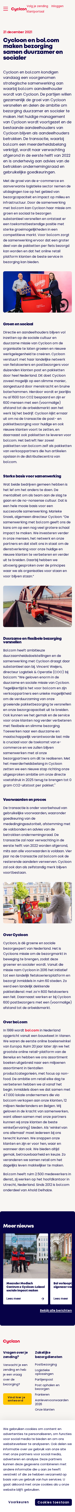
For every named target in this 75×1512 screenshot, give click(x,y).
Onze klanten (45, 1409)
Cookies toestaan (53, 1502)
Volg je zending (37, 6)
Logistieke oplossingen (44, 1372)
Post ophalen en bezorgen (47, 1387)
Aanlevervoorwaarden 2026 (52, 1402)
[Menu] (5, 8)
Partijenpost (44, 1379)
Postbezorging (46, 1364)
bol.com (32, 1030)
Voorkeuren (18, 1502)
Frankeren (42, 1394)
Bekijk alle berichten (56, 1310)
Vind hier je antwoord (16, 1399)
